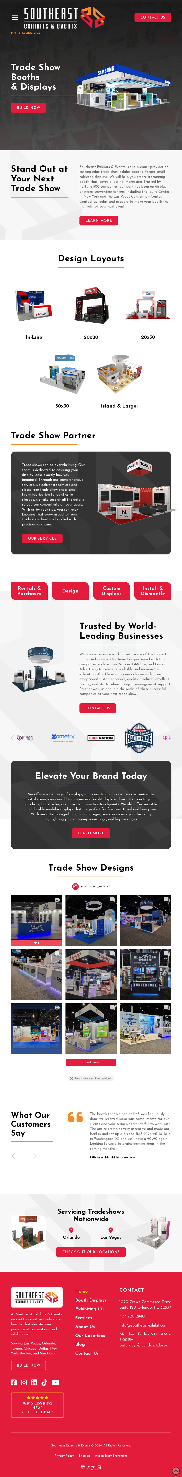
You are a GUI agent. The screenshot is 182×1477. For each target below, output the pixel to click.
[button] (15, 17)
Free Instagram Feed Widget (92, 1078)
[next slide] (35, 1156)
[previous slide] (13, 1156)
